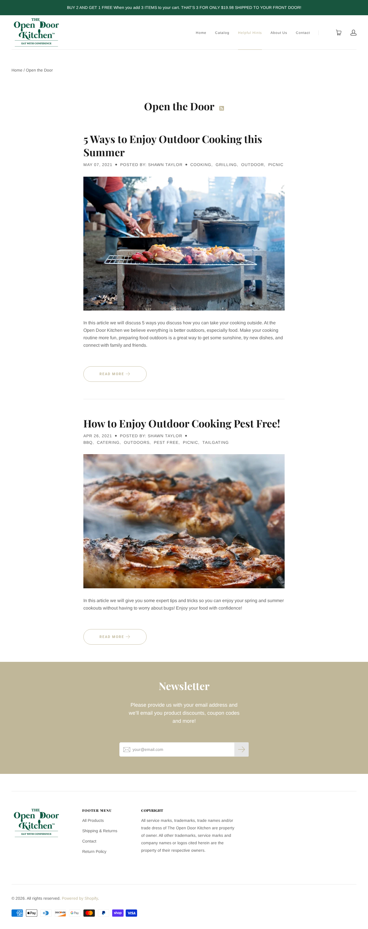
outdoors (137, 442)
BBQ (88, 442)
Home (201, 33)
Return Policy (94, 851)
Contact (303, 33)
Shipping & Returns (99, 830)
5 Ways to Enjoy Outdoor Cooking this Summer (172, 145)
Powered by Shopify (80, 898)
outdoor (252, 164)
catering (108, 442)
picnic (275, 164)
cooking (200, 164)
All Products (93, 820)
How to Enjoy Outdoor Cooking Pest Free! (181, 423)
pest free (166, 442)
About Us (279, 33)
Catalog (222, 33)
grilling (226, 164)
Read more (112, 374)
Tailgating (215, 442)
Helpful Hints (250, 33)
